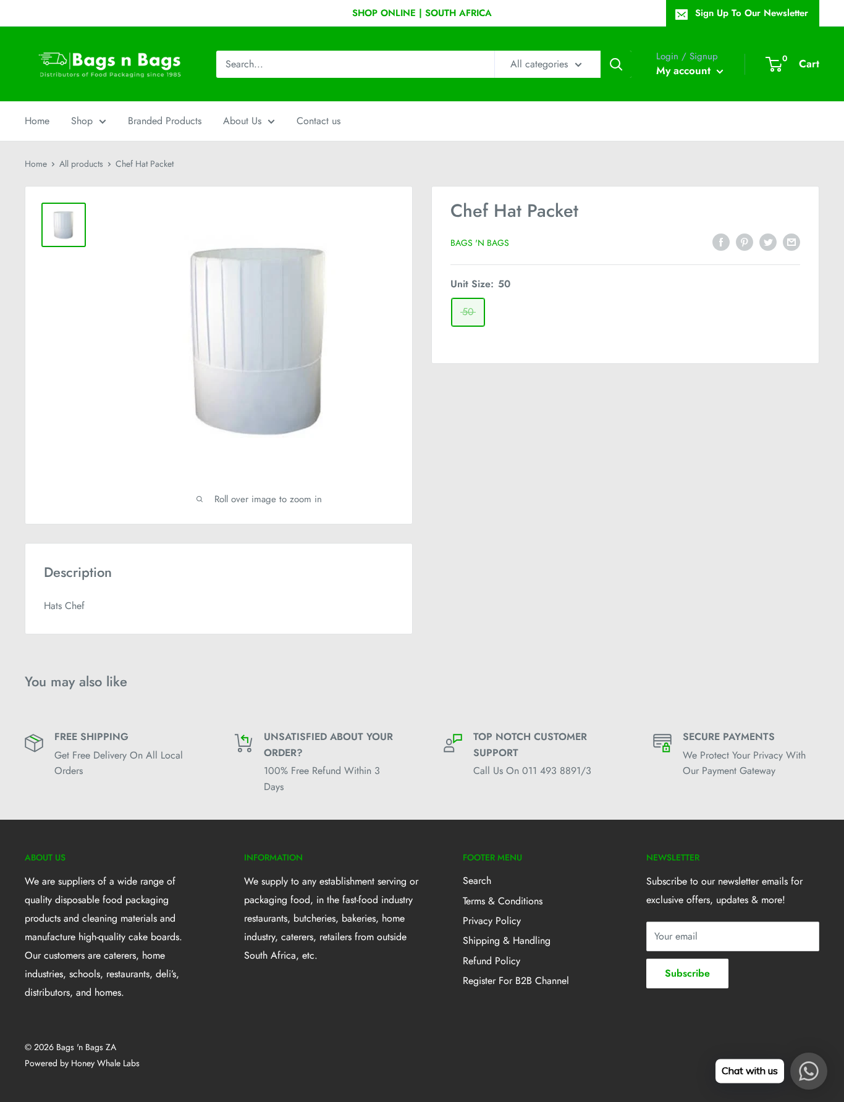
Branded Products (164, 121)
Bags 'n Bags (479, 243)
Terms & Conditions (502, 901)
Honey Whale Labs (105, 1063)
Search (477, 880)
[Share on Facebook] (721, 241)
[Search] (616, 64)
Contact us (318, 121)
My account (685, 70)
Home (37, 121)
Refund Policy (491, 961)
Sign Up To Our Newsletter (751, 13)
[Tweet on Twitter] (768, 241)
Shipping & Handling (507, 940)
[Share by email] (791, 241)
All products (81, 164)
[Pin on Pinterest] (744, 241)
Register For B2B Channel (516, 981)
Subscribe (687, 973)
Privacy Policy (492, 921)
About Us (242, 121)
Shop (82, 121)
